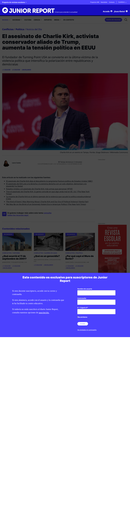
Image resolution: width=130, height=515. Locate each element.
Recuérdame (82, 317)
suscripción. (44, 312)
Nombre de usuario (84, 289)
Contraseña (81, 298)
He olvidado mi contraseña (87, 330)
